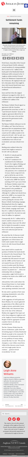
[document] (14, 228)
